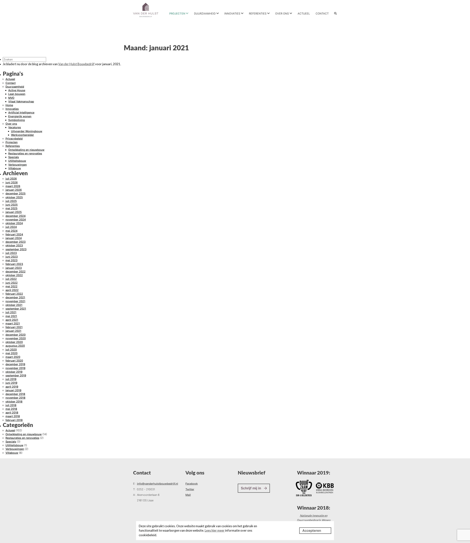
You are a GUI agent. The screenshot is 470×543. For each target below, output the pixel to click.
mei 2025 (11, 208)
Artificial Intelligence (21, 112)
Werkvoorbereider (22, 134)
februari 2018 (14, 420)
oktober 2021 (14, 304)
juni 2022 (12, 282)
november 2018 (15, 397)
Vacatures (14, 127)
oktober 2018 (14, 401)
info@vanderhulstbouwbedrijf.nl (157, 483)
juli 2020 (11, 349)
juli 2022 (11, 278)
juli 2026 (11, 178)
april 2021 (12, 319)
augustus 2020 (15, 345)
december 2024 (16, 215)
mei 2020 (11, 353)
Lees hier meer (215, 530)
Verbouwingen (17, 164)
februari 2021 (14, 327)
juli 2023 (11, 253)
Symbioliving (16, 120)
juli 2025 (11, 201)
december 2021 (15, 297)
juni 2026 (12, 182)
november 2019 (15, 368)
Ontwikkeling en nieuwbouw (26, 149)
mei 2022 (11, 286)
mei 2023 (11, 260)
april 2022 (12, 290)
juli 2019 (11, 379)
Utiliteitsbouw (17, 160)
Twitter (189, 489)
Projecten (177, 13)
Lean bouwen (16, 93)
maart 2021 (13, 323)
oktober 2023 (14, 245)
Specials (13, 157)
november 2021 (15, 301)
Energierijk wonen (19, 116)
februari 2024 (14, 234)
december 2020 (16, 334)
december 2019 (15, 364)
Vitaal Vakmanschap (21, 101)
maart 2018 (13, 416)
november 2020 (16, 338)
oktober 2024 (14, 223)
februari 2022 (14, 293)
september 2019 (16, 375)
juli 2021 (11, 312)
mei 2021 (11, 316)
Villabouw (14, 168)
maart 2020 (13, 356)
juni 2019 (11, 382)
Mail (188, 494)
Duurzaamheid (205, 13)
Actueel (304, 13)
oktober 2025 (14, 197)
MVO (11, 97)
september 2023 (16, 249)
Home (9, 105)
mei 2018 (11, 408)
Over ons (282, 13)
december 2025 (16, 193)
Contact (322, 13)
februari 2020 (14, 360)
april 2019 (12, 386)
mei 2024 (11, 230)
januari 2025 (14, 212)
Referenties (257, 13)
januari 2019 (13, 390)
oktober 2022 (14, 275)
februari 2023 (14, 264)
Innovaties (232, 13)
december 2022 (16, 271)
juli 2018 (11, 405)
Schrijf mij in (251, 488)
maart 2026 (13, 186)
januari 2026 (14, 189)
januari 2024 (14, 238)
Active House (16, 90)
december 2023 (16, 241)
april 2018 (12, 412)
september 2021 (16, 308)
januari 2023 (14, 267)
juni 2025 (12, 204)
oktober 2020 (14, 342)
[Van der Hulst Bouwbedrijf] (145, 10)
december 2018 (15, 394)
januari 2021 (13, 330)
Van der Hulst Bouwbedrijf (76, 64)
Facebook (191, 483)
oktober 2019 (14, 371)
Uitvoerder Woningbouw (26, 131)
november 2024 (16, 219)
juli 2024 (11, 226)
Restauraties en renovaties (25, 153)
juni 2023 (12, 256)
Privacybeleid (14, 138)
